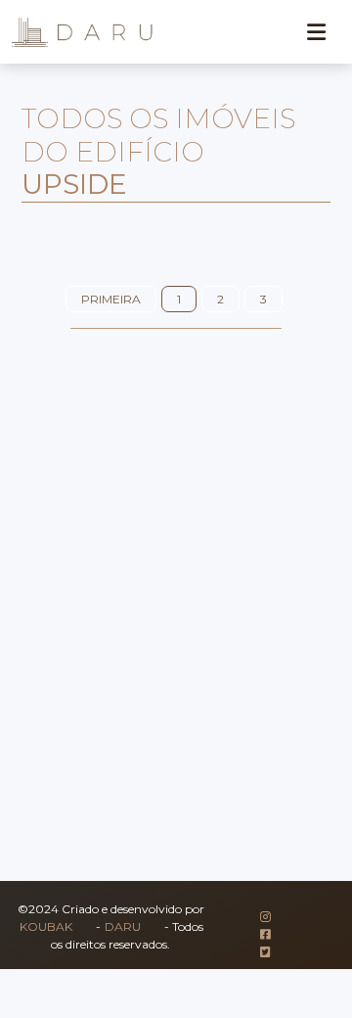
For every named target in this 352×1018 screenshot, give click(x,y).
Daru (123, 926)
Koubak (46, 926)
